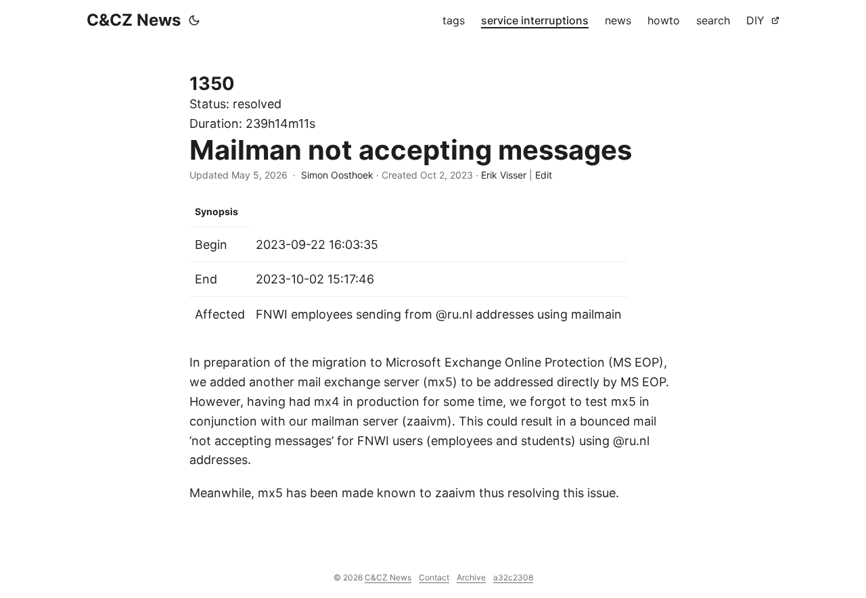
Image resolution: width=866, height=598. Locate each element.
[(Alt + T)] (194, 20)
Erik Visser (503, 175)
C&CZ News (134, 20)
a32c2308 (513, 577)
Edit (543, 175)
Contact (434, 577)
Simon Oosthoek (337, 175)
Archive (471, 577)
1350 (212, 83)
